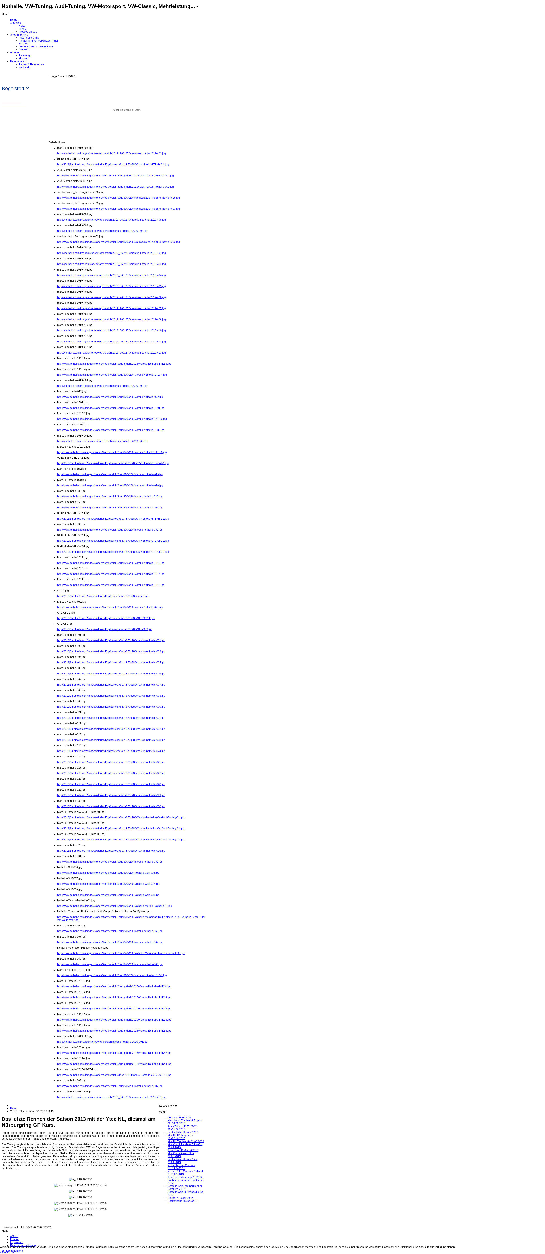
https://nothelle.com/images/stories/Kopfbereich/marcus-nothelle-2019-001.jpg (102, 1041)
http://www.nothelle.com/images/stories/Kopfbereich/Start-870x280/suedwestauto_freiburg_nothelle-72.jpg (118, 241)
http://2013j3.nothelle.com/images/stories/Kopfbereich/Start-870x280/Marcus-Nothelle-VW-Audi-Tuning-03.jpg (120, 839)
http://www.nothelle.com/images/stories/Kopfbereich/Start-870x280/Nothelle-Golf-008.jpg (108, 894)
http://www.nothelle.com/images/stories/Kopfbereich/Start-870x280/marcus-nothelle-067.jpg (110, 942)
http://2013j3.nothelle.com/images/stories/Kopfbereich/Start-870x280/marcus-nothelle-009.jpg (111, 706)
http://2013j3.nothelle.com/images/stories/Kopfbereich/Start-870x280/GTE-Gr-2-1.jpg (106, 618)
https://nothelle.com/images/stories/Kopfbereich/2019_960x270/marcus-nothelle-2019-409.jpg (111, 219)
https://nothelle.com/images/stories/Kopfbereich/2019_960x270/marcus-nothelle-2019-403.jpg (111, 153)
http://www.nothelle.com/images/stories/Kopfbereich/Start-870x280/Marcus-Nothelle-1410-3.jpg (112, 419)
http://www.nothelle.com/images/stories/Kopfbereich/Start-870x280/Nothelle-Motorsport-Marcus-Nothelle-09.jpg (121, 953)
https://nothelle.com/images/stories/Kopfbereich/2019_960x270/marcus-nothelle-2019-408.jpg (111, 319)
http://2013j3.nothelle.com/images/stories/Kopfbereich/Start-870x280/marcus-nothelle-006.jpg (111, 673)
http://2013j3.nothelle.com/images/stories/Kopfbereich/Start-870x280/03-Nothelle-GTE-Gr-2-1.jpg (113, 518)
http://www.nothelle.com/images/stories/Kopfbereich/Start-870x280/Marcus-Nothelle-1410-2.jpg (112, 452)
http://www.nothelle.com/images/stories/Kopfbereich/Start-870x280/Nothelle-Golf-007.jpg (108, 883)
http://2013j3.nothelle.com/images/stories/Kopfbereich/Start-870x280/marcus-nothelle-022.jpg (111, 728)
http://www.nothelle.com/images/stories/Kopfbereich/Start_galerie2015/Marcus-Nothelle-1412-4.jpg (114, 1063)
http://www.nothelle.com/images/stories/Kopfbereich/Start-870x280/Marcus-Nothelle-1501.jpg (111, 408)
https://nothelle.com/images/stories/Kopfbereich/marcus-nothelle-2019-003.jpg (102, 230)
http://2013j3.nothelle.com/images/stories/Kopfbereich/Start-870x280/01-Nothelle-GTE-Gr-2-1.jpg (113, 164)
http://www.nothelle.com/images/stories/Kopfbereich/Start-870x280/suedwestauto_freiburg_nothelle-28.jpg (118, 197)
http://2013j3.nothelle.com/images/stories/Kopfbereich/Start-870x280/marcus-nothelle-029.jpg (111, 795)
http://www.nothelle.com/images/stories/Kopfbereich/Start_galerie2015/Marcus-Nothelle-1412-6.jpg (114, 1030)
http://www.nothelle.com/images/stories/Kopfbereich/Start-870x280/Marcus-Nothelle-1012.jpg (111, 562)
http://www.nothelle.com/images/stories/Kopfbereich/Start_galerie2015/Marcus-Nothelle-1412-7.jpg (114, 1052)
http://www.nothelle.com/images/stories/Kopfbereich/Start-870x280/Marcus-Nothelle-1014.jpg (111, 574)
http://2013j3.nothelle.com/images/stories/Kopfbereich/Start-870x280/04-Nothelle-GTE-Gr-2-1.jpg (113, 540)
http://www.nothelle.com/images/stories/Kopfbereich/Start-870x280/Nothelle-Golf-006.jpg (108, 872)
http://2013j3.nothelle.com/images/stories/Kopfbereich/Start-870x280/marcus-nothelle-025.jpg (111, 762)
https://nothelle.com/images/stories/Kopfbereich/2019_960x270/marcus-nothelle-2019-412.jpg (111, 341)
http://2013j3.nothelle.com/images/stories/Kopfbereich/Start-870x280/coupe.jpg (102, 596)
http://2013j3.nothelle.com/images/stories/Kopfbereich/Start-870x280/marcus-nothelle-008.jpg (111, 695)
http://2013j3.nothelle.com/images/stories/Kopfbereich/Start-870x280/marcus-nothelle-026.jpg (111, 850)
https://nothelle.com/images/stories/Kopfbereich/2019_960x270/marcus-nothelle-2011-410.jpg (111, 1097)
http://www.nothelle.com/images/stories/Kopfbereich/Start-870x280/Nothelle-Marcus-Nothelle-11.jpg (114, 906)
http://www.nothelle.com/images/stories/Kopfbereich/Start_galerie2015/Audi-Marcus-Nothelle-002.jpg (115, 186)
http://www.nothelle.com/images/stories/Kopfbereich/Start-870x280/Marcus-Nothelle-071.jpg (110, 607)
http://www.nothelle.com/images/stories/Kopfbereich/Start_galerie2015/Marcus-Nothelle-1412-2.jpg (114, 997)
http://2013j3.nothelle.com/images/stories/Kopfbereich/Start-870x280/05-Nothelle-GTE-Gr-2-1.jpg (113, 551)
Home (13, 1108)
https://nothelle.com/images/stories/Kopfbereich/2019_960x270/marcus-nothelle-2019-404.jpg (111, 275)
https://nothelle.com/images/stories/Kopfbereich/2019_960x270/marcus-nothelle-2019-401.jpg (111, 253)
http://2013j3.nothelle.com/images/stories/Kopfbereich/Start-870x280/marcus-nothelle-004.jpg (111, 662)
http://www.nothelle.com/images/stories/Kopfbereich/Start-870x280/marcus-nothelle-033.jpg (110, 529)
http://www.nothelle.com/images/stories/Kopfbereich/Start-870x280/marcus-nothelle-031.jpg (110, 861)
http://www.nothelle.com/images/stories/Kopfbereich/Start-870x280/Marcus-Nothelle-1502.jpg (111, 430)
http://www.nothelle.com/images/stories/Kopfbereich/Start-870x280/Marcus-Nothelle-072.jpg (110, 396)
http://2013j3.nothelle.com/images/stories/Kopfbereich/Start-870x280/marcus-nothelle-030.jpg (111, 806)
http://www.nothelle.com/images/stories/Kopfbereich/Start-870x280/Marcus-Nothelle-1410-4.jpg (112, 374)
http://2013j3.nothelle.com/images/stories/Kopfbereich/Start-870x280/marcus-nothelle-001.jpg (111, 640)
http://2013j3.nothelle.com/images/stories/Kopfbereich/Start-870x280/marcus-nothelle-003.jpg (111, 651)
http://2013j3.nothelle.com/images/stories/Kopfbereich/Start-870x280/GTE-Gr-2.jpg (104, 629)
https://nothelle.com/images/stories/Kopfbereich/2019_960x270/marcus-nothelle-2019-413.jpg (111, 352)
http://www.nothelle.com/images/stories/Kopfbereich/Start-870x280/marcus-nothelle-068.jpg (110, 964)
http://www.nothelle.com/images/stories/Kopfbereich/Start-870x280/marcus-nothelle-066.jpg (110, 931)
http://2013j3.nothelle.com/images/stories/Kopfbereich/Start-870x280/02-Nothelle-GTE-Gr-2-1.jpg (113, 463)
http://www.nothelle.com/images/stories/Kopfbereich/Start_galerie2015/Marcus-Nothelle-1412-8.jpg (114, 363)
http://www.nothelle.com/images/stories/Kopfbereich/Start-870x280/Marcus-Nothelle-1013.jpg (111, 585)
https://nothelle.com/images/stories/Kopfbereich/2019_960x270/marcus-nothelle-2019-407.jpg (111, 308)
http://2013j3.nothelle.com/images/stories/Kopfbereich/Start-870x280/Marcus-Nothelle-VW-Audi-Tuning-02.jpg (120, 828)
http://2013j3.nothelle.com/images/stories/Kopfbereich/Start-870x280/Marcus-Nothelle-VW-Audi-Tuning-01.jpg (120, 817)
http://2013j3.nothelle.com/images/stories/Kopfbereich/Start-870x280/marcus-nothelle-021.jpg (111, 717)
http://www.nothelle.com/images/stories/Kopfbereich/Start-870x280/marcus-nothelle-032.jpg (110, 496)
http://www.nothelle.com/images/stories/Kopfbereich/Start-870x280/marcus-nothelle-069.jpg (110, 507)
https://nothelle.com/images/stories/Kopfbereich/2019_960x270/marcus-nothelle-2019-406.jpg (111, 297)
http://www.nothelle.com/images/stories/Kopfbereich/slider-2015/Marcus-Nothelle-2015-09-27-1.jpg (114, 1075)
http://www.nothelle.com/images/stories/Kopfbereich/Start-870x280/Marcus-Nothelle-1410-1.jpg (112, 975)
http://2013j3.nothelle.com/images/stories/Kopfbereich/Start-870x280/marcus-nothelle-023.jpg (111, 740)
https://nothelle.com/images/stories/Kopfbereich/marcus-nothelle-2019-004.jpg (102, 385)
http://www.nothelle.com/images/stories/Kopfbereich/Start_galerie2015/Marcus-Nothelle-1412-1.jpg (114, 986)
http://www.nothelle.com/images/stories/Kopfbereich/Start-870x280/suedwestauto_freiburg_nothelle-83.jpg (118, 208)
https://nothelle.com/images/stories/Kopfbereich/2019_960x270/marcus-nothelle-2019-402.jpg (111, 264)
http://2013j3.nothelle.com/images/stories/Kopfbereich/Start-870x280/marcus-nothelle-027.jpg (111, 773)
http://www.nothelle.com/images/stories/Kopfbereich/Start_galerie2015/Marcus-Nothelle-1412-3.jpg (114, 1008)
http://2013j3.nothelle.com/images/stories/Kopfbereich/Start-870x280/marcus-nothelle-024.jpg (111, 751)
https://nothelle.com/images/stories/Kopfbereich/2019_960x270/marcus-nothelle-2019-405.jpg (111, 286)
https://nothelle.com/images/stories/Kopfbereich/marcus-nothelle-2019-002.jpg (102, 441)
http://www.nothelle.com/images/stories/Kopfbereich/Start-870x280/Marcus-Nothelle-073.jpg (110, 474)
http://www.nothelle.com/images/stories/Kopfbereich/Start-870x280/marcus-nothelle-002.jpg (110, 1086)
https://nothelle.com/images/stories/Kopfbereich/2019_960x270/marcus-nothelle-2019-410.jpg (111, 330)
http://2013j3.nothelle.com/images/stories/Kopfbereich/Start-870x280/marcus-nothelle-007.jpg (111, 684)
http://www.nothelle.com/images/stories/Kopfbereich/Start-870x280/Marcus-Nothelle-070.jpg (110, 485)
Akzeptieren (7, 1252)
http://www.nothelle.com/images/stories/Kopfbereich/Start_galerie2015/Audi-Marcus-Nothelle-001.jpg (115, 175)
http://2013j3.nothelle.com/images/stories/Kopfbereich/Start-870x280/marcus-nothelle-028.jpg (111, 784)
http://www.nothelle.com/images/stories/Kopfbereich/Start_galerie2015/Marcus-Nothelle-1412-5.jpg (114, 1019)
